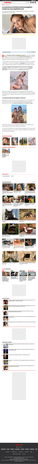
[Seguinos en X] (35, 2)
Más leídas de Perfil (7, 342)
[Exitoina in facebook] (33, 2)
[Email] (34, 52)
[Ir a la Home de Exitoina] (8, 2)
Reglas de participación (17, 453)
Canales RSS (7, 451)
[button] (34, 16)
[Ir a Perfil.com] (34, 0)
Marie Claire (17, 449)
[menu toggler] (2, 2)
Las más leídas (5, 298)
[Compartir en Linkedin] (33, 52)
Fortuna (22, 449)
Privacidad (26, 451)
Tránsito (24, 453)
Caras (8, 449)
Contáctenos (21, 451)
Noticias (12, 449)
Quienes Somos (14, 451)
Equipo (31, 451)
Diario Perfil (3, 449)
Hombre (27, 449)
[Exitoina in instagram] (31, 2)
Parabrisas (32, 449)
